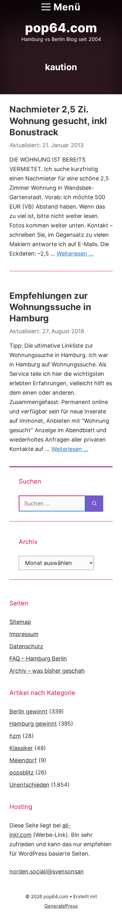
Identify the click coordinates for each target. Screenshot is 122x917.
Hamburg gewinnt (33, 723)
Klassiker (21, 748)
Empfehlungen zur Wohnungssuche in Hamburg (50, 307)
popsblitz (21, 772)
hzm (15, 736)
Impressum (23, 634)
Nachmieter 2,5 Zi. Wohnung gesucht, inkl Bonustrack (58, 120)
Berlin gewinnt (28, 711)
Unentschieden (29, 784)
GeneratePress (61, 906)
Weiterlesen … (75, 253)
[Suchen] (94, 503)
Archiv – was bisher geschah (47, 670)
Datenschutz (26, 646)
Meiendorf (23, 760)
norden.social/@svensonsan (46, 871)
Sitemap (20, 622)
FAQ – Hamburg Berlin (38, 658)
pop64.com (61, 27)
